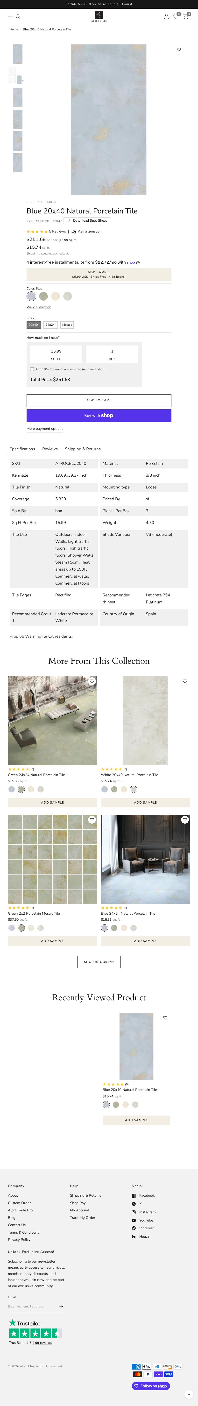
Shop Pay (78, 1203)
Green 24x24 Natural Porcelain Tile (36, 774)
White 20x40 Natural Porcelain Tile (129, 774)
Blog (11, 1217)
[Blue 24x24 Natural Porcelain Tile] (145, 859)
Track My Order (82, 1217)
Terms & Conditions (23, 1232)
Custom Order (19, 1203)
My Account (79, 1210)
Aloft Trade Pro (20, 1210)
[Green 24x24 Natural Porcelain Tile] (52, 720)
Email (12, 1297)
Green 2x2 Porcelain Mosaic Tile (34, 913)
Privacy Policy (19, 1239)
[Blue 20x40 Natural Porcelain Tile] (136, 1046)
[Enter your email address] (61, 1306)
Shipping (32, 253)
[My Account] (166, 16)
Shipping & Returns (85, 1195)
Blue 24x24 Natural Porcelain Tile (128, 913)
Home (14, 29)
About (13, 1195)
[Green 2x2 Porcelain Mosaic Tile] (52, 859)
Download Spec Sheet (90, 220)
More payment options (45, 428)
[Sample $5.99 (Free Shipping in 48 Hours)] (99, 4)
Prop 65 (17, 636)
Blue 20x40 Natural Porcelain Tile (130, 1089)
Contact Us (17, 1224)
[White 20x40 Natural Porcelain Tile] (145, 720)
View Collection (39, 307)
